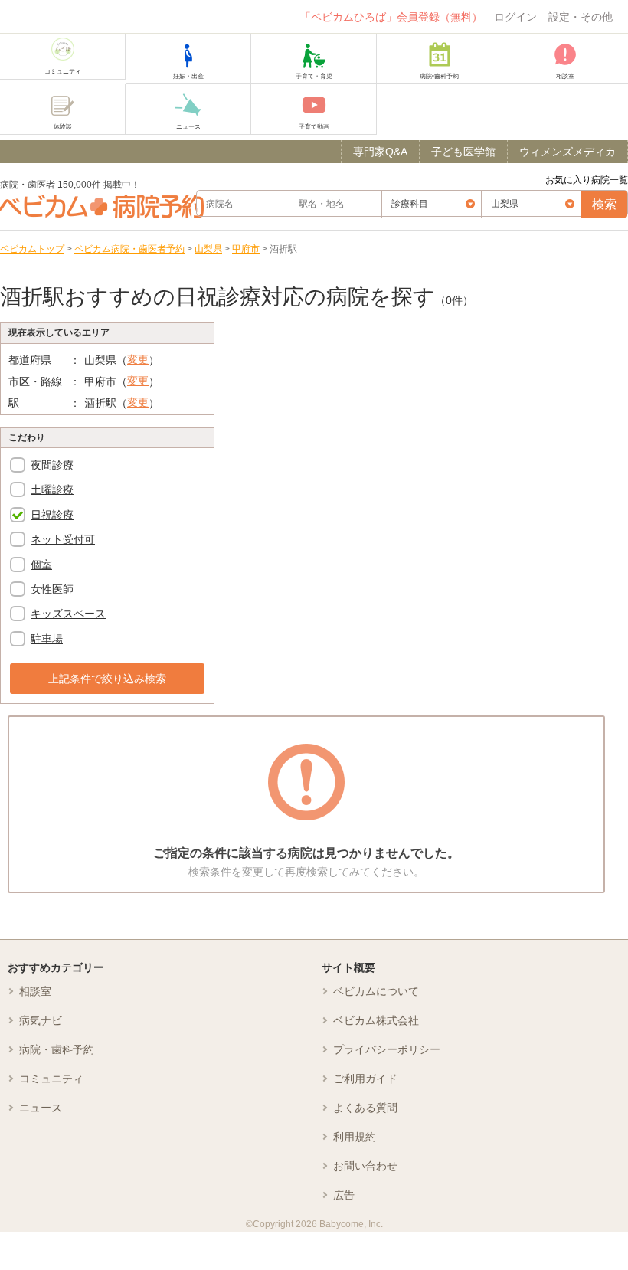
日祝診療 (52, 515)
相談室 (35, 991)
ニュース (40, 1107)
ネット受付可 (63, 539)
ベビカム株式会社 (376, 1020)
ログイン (515, 17)
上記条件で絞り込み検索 (107, 679)
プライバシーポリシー (386, 1049)
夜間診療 (52, 465)
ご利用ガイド (365, 1078)
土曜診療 (52, 489)
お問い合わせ (365, 1166)
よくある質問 (365, 1107)
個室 (41, 564)
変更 (138, 359)
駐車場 (47, 639)
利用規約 (354, 1137)
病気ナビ (40, 1020)
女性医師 (52, 589)
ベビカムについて (376, 991)
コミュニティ (51, 1078)
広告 (344, 1195)
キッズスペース (68, 613)
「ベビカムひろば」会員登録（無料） (391, 17)
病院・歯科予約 (56, 1049)
